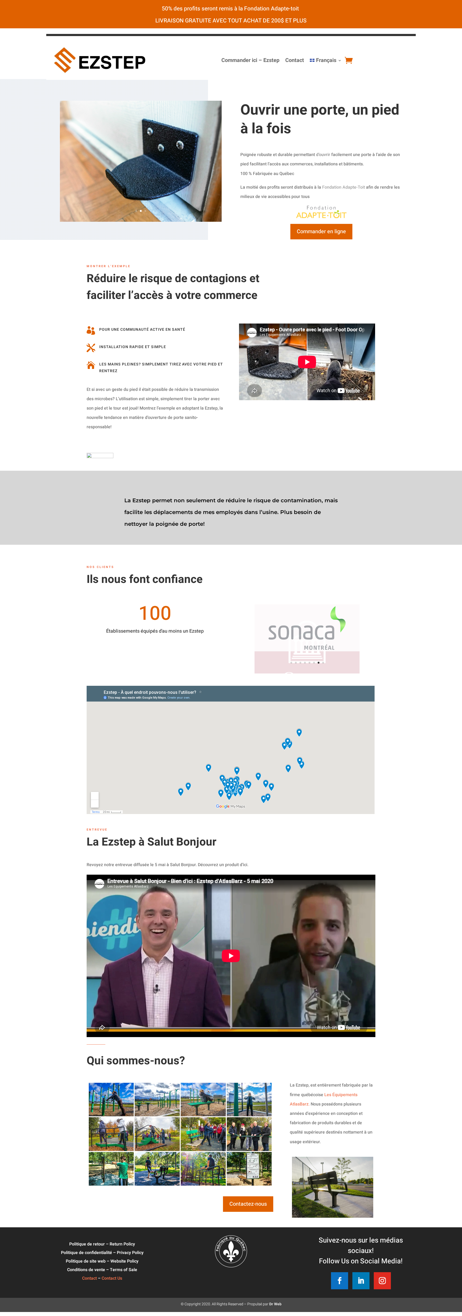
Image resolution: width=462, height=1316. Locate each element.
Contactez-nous (248, 1204)
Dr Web (275, 1304)
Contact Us (112, 1278)
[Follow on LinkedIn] (360, 1280)
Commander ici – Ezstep (250, 60)
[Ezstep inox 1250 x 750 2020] (141, 196)
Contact (294, 60)
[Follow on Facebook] (339, 1280)
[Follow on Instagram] (382, 1280)
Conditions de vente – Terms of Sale (102, 1270)
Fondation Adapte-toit (272, 9)
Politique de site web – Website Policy (102, 1261)
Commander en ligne (321, 231)
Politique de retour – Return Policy (102, 1244)
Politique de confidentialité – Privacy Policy (102, 1252)
